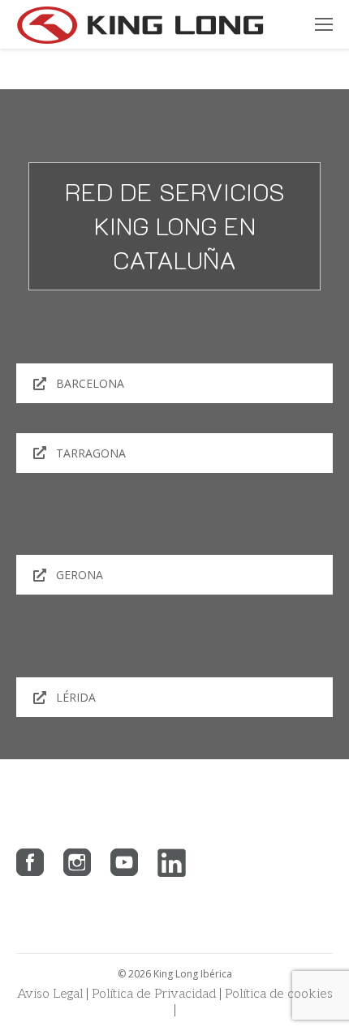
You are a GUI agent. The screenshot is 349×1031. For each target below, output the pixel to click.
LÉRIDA (76, 697)
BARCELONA (90, 383)
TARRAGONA (91, 453)
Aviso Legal (50, 994)
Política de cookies (279, 994)
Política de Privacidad (154, 994)
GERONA (79, 574)
